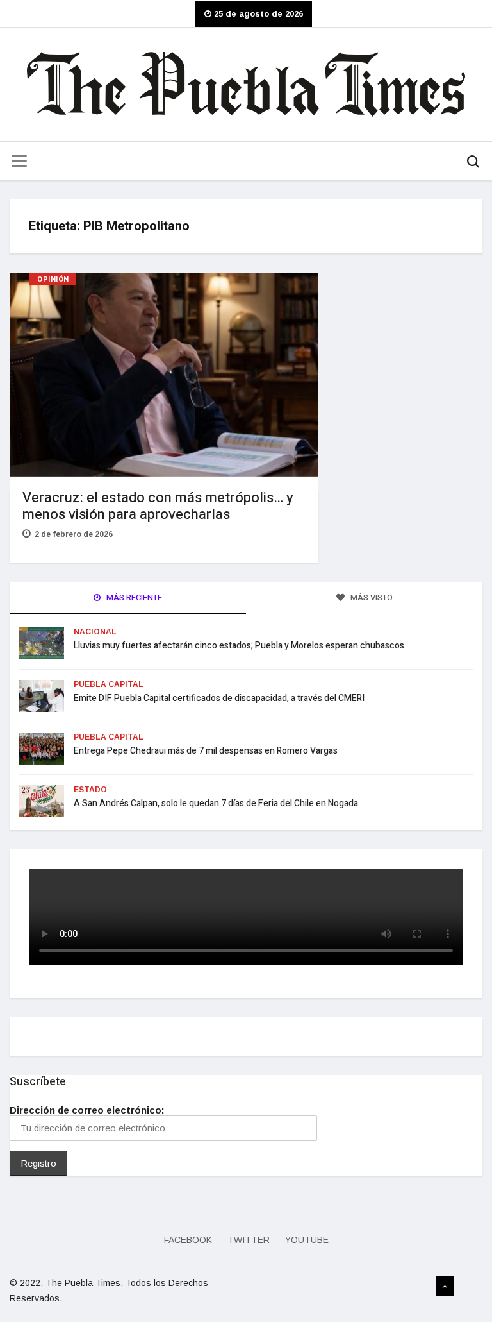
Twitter (248, 1240)
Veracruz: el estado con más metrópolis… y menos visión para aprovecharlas (157, 506)
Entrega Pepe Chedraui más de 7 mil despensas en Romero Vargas (206, 751)
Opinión (53, 279)
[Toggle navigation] (19, 161)
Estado (90, 789)
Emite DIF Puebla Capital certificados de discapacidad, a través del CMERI (219, 698)
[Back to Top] (445, 1286)
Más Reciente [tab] (133, 597)
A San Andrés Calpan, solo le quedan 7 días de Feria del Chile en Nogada (217, 803)
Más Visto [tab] (370, 597)
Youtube (307, 1240)
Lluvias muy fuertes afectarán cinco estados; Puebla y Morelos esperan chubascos (239, 645)
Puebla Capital (109, 684)
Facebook (188, 1240)
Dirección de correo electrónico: (87, 1110)
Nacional (95, 631)
